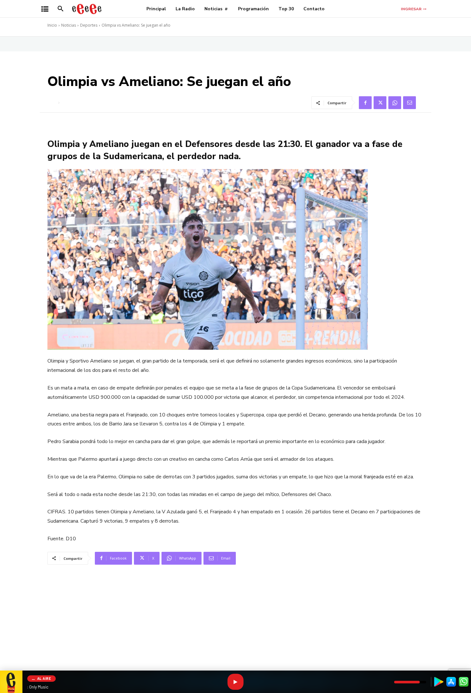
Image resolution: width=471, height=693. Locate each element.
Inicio (52, 25)
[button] (60, 9)
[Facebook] (365, 102)
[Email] (409, 102)
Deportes (88, 25)
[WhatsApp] (394, 102)
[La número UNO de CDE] (87, 9)
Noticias (68, 25)
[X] (380, 102)
